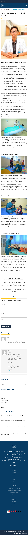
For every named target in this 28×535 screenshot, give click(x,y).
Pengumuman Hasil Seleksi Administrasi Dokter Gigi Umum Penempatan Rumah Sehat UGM (14, 427)
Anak (2, 393)
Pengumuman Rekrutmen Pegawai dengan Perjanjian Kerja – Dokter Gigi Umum (14, 433)
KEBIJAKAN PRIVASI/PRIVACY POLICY (20, 533)
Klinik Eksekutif (14, 499)
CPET (14, 503)
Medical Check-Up (14, 497)
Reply (8, 346)
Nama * (2, 313)
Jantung (2, 396)
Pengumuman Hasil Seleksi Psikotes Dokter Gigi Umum (13, 415)
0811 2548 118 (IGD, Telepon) (14, 459)
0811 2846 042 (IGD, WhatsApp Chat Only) (14, 457)
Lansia (2, 405)
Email (2, 319)
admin (16, 18)
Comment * (3, 304)
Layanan (7, 9)
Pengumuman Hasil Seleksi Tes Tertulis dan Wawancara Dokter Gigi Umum (13, 421)
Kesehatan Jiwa (4, 400)
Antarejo (14, 494)
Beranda (3, 9)
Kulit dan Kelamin (5, 402)
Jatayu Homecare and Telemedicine (14, 490)
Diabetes (3, 398)
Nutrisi (2, 407)
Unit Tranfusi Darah (14, 492)
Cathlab (14, 501)
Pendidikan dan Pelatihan (14, 506)
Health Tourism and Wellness (14, 488)
